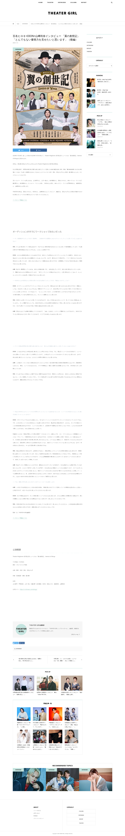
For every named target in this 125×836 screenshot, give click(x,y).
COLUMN (73, 2)
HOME (40, 2)
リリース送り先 (37, 810)
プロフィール (74, 634)
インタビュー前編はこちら (20, 200)
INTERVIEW (62, 2)
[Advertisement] (47, 216)
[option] (29, 779)
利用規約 (36, 816)
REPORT (84, 2)
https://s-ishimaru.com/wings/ (28, 589)
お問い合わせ (37, 813)
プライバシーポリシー (39, 818)
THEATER (50, 2)
